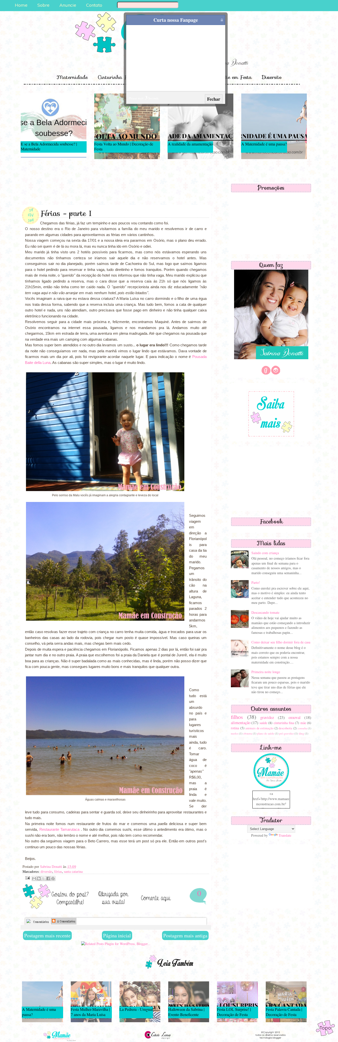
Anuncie (67, 5)
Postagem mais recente (47, 935)
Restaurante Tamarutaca (59, 829)
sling (301, 733)
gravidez (267, 717)
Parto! (255, 582)
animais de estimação (259, 728)
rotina (235, 728)
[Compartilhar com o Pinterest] (52, 878)
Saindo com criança (265, 552)
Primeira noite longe (265, 671)
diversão (46, 871)
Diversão (272, 77)
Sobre (43, 5)
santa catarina (73, 871)
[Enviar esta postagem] (27, 877)
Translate (285, 835)
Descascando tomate (265, 612)
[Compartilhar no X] (43, 878)
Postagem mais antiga (185, 935)
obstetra (247, 733)
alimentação (240, 722)
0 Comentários (65, 921)
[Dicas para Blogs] (271, 788)
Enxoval (153, 77)
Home (21, 5)
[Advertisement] (116, 185)
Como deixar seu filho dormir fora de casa (280, 642)
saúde (263, 722)
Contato (94, 5)
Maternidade (72, 77)
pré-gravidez (286, 733)
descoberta (285, 728)
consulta (302, 728)
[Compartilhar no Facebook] (48, 878)
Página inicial (117, 935)
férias (58, 871)
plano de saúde (265, 733)
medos (234, 733)
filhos (237, 716)
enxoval (295, 717)
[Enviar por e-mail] (34, 878)
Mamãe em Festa (231, 77)
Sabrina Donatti (51, 866)
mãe (303, 722)
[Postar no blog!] (38, 878)
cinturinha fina (284, 722)
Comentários (40, 922)
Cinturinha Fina (116, 77)
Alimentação (186, 77)
